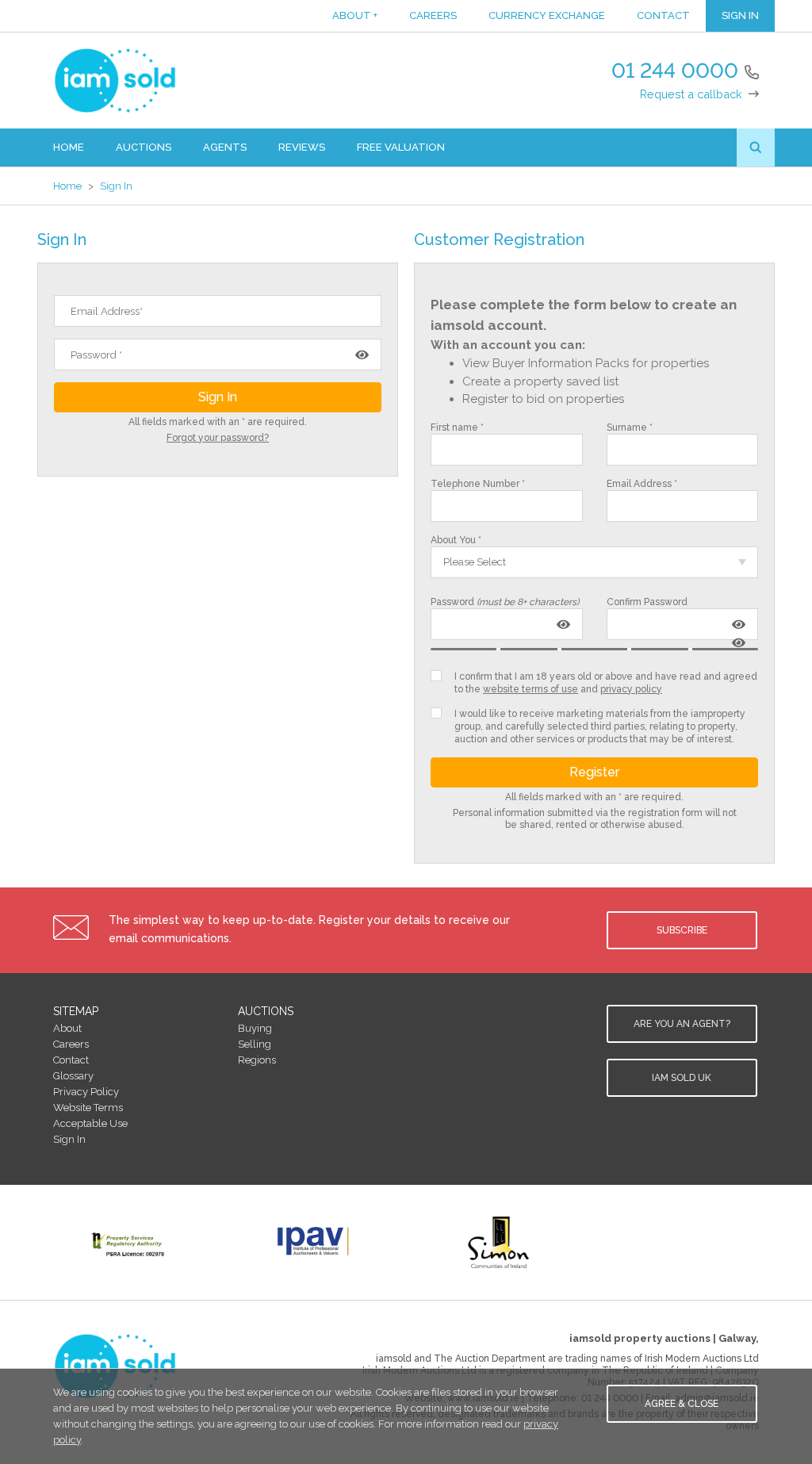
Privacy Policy (86, 1092)
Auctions (143, 147)
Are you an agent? (682, 1023)
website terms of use (530, 689)
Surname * (630, 427)
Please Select (474, 562)
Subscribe (682, 930)
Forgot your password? (218, 437)
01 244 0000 (674, 70)
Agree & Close (681, 1403)
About (354, 15)
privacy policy (631, 689)
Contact (663, 15)
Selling (254, 1044)
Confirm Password (647, 601)
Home (68, 147)
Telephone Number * (478, 483)
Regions (257, 1060)
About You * (456, 540)
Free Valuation (401, 147)
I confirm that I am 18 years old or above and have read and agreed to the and (605, 683)
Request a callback (691, 94)
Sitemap (75, 1011)
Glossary (73, 1076)
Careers (433, 15)
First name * (457, 427)
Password (505, 601)
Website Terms (88, 1107)
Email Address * (642, 483)
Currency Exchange (546, 15)
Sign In (740, 15)
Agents (225, 147)
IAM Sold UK (681, 1077)
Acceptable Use (90, 1123)
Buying (255, 1028)
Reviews (301, 147)
